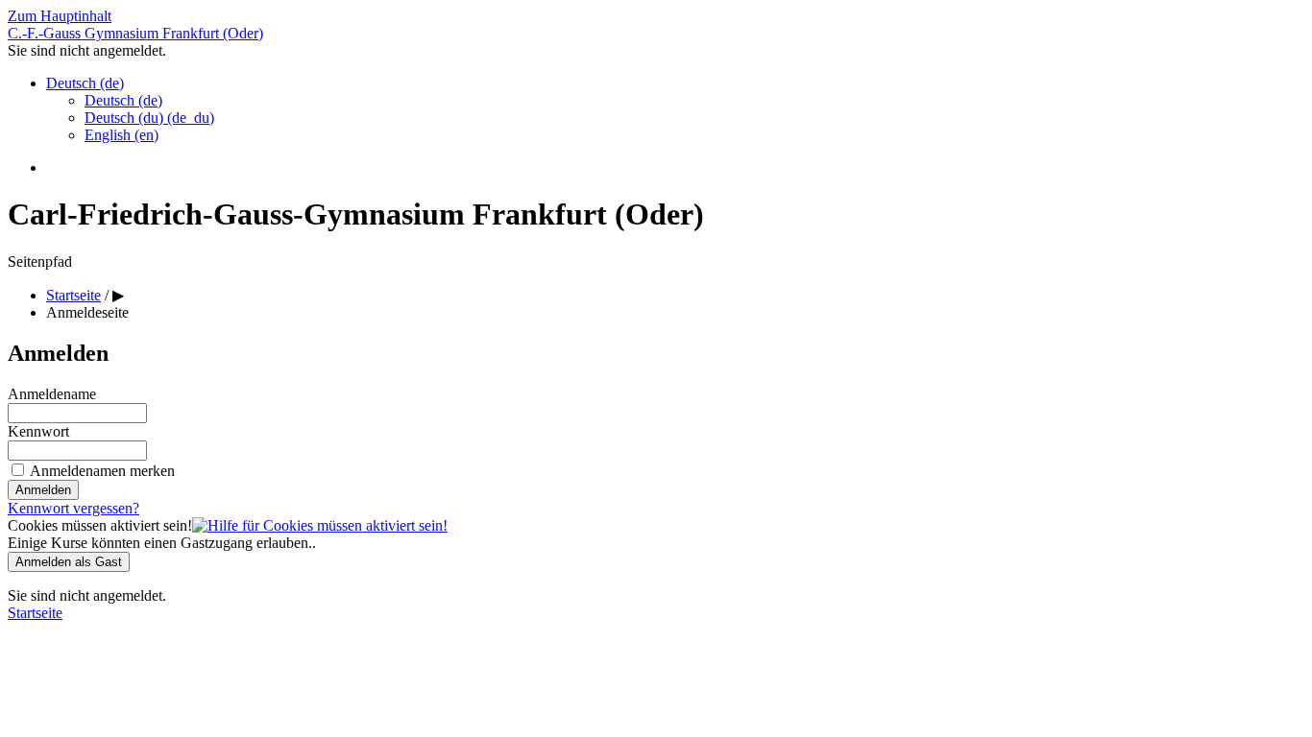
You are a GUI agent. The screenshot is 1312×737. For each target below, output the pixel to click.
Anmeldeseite (87, 312)
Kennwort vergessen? (73, 508)
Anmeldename (52, 394)
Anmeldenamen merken (102, 471)
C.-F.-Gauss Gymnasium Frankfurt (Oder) (135, 33)
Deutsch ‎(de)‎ (85, 83)
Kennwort (38, 431)
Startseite (35, 613)
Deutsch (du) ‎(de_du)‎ (149, 117)
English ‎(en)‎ (121, 135)
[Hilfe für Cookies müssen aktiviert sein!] (320, 525)
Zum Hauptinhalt (59, 16)
